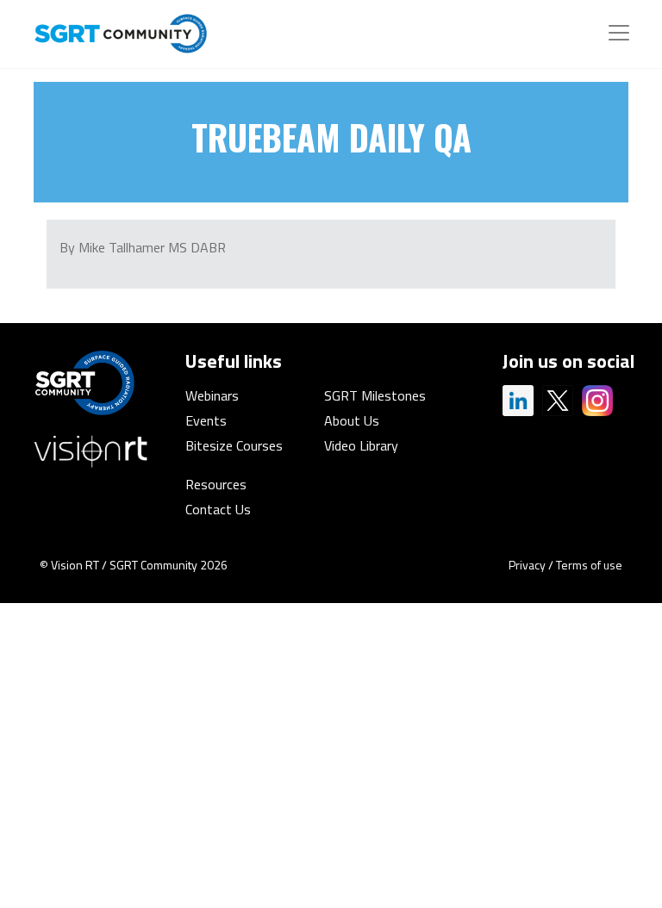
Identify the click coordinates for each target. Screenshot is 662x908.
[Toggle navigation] (619, 32)
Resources (216, 484)
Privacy (527, 565)
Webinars (212, 395)
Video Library (361, 445)
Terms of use (589, 565)
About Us (351, 420)
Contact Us (218, 509)
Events (206, 420)
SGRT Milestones (375, 395)
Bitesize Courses (234, 445)
